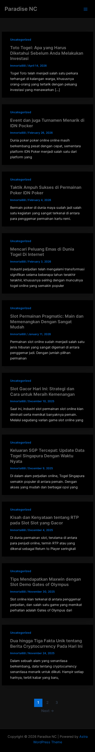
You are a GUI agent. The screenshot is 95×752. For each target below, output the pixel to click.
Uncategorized (20, 39)
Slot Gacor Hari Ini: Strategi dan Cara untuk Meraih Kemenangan (42, 391)
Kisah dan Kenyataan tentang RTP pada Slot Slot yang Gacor (44, 520)
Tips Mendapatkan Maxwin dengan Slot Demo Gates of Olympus (45, 582)
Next (47, 711)
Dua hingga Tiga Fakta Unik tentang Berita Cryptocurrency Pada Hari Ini (46, 643)
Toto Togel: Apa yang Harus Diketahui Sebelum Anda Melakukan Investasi (46, 53)
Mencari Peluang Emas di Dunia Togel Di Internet (42, 251)
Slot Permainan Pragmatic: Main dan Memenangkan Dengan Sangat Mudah (46, 321)
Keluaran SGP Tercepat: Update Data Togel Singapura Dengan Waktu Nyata (47, 456)
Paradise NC (21, 9)
